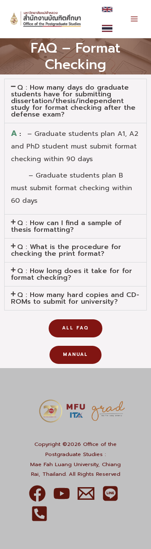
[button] (75, 101)
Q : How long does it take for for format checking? (71, 274)
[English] (107, 9)
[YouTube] (62, 493)
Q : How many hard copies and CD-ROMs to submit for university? (75, 298)
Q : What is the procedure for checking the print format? (66, 250)
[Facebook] (37, 493)
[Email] (86, 493)
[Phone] (39, 514)
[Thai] (107, 28)
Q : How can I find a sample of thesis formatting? (66, 226)
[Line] (110, 493)
